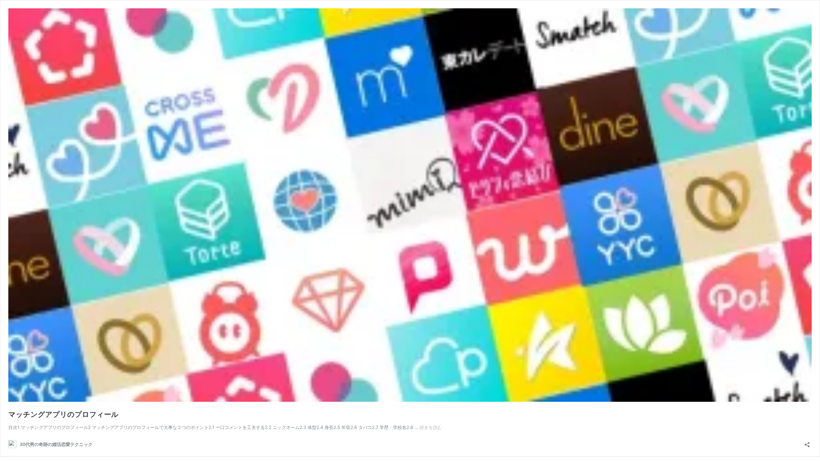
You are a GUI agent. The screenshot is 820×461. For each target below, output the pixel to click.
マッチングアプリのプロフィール (63, 414)
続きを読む (431, 427)
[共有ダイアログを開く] (807, 443)
